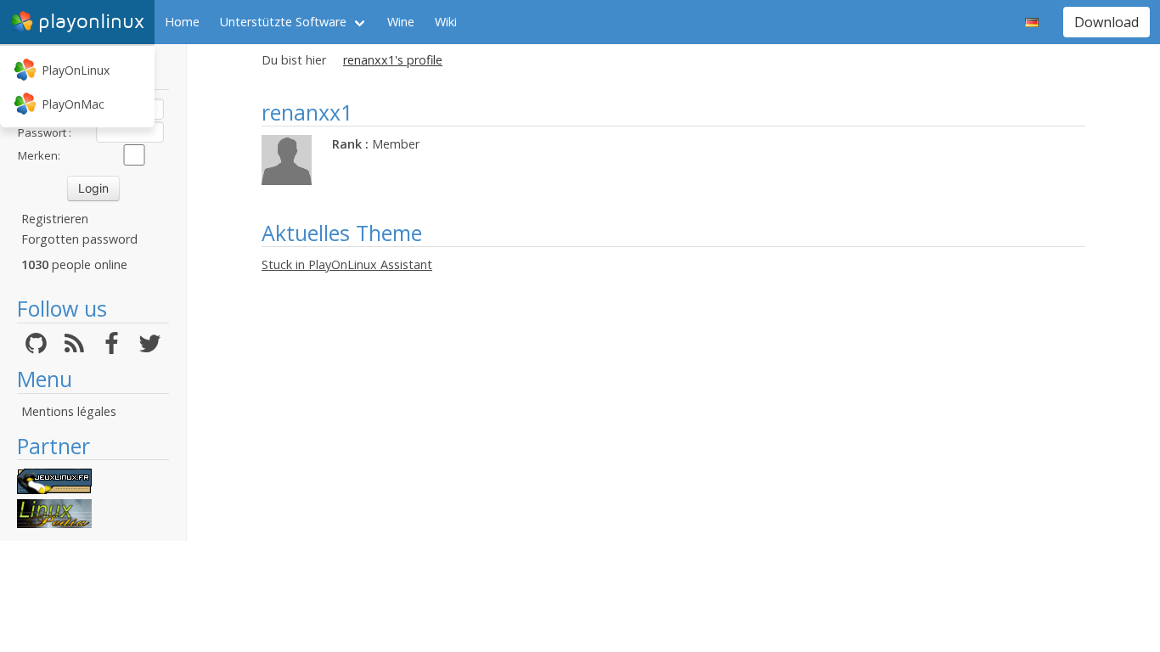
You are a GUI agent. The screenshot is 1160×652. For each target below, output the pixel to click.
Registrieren (54, 219)
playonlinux (91, 21)
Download (1106, 22)
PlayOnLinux (76, 70)
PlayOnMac (73, 104)
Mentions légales (68, 411)
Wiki (446, 22)
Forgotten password (79, 239)
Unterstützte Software (283, 22)
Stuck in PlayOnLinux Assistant (347, 264)
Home (182, 22)
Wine (400, 22)
